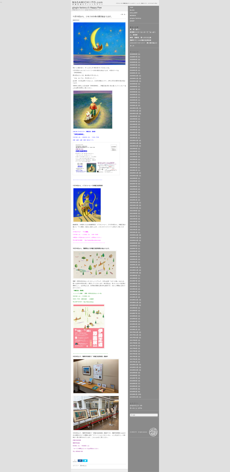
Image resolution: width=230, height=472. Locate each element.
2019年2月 (133, 294)
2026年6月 (133, 59)
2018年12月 (134, 300)
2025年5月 (133, 94)
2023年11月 (134, 143)
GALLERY (134, 13)
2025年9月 (133, 84)
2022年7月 (133, 183)
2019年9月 (133, 275)
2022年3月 (133, 194)
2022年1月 (133, 200)
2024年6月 (133, 124)
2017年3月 (133, 356)
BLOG (132, 10)
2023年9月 (133, 148)
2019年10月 (134, 273)
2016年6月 (133, 381)
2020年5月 (133, 254)
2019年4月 (133, 289)
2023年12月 (134, 140)
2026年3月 (133, 67)
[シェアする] (80, 460)
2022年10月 (134, 175)
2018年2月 (133, 327)
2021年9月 (133, 210)
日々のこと (83, 465)
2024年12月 (134, 108)
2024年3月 (133, 132)
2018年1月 (133, 329)
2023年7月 (133, 154)
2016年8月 (133, 375)
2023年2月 (133, 167)
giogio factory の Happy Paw (87, 7)
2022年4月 (133, 192)
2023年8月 (133, 151)
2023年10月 (134, 146)
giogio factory (135, 18)
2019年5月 (133, 286)
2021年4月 (133, 224)
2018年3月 (133, 324)
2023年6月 (133, 156)
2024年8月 (133, 119)
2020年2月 (133, 262)
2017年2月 (133, 359)
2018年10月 (134, 305)
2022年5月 (133, 189)
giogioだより (135, 405)
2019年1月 (133, 297)
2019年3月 (133, 291)
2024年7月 (133, 121)
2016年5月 (133, 383)
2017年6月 (133, 348)
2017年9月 (133, 340)
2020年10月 (134, 240)
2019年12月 (134, 267)
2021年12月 (134, 202)
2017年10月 (134, 337)
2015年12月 (134, 397)
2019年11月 (134, 270)
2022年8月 (133, 181)
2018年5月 (133, 318)
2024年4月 (133, 129)
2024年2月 (133, 135)
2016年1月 (133, 394)
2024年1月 (133, 138)
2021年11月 (134, 205)
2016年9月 (133, 372)
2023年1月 (133, 170)
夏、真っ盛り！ (135, 29)
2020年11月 (134, 237)
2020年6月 (133, 251)
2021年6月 (133, 219)
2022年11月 (134, 173)
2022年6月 (133, 186)
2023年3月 (133, 165)
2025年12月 (134, 75)
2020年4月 (133, 256)
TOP (131, 7)
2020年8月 (133, 246)
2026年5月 (133, 62)
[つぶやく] (85, 460)
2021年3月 (133, 227)
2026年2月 (133, 70)
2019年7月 (133, 281)
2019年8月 (133, 278)
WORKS (133, 15)
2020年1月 (133, 264)
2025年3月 (133, 100)
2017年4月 (133, 354)
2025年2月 (133, 102)
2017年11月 (134, 335)
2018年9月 (133, 308)
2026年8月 (133, 54)
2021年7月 (133, 216)
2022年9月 (133, 178)
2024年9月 (133, 116)
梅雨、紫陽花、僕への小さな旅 (140, 37)
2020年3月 (133, 259)
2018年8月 (133, 310)
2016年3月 (133, 389)
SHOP (132, 21)
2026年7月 (133, 57)
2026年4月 (133, 65)
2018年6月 (133, 316)
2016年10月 (134, 370)
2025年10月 (134, 81)
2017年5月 (133, 351)
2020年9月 (133, 243)
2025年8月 (133, 86)
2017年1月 (133, 362)
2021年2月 (133, 229)
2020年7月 (133, 248)
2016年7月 (133, 378)
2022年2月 (133, 197)
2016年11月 (134, 367)
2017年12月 (134, 332)
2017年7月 (133, 345)
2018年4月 (133, 321)
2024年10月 (134, 113)
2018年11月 (134, 302)
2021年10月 (134, 208)
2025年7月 (133, 89)
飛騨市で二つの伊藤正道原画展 (140, 40)
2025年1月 (133, 105)
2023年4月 (133, 162)
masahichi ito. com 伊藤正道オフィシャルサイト (91, 3)
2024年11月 (134, 111)
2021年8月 (133, 213)
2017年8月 (133, 343)
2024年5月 (133, 127)
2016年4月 (133, 386)
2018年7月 (133, 313)
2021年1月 (133, 232)
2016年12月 (134, 364)
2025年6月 (133, 92)
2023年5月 (133, 159)
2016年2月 (133, 391)
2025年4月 (133, 97)
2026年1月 (133, 73)
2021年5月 (133, 221)
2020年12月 (134, 235)
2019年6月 (133, 283)
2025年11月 (134, 78)
